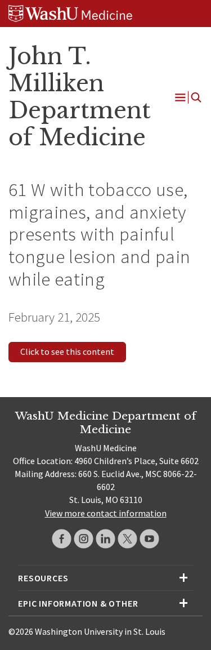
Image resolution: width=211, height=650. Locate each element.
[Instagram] (83, 539)
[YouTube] (149, 539)
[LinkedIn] (105, 539)
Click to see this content (67, 351)
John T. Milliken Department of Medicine (79, 96)
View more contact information (106, 513)
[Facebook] (61, 539)
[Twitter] (127, 539)
